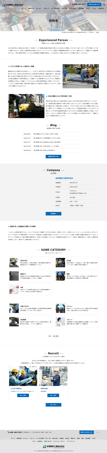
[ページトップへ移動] (97, 432)
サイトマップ (71, 441)
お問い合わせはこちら (94, 4)
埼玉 (50, 336)
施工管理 (55, 336)
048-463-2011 (74, 182)
